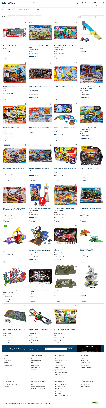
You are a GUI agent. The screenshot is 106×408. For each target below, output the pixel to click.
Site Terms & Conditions (33, 403)
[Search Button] (77, 3)
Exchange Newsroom (60, 386)
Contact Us (58, 362)
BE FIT (82, 358)
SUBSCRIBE (70, 348)
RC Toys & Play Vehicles (24, 9)
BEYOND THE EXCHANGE (87, 378)
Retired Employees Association (38, 386)
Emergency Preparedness (87, 367)
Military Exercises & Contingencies (63, 390)
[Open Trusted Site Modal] (94, 402)
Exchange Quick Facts (60, 383)
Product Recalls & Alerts (60, 374)
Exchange (4, 9)
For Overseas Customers (61, 372)
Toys (17, 9)
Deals (3, 6)
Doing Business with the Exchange (63, 395)
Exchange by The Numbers (61, 384)
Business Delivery (35, 362)
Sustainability (58, 391)
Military (19, 6)
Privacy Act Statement (46, 403)
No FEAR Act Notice (85, 386)
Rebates (6, 362)
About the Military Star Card (10, 384)
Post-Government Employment (38, 381)
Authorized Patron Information (62, 360)
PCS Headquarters (85, 365)
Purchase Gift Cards (36, 367)
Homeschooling (84, 360)
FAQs (56, 363)
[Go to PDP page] (14, 32)
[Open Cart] (103, 2)
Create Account (59, 358)
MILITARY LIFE (84, 355)
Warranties (57, 370)
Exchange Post (58, 388)
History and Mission (59, 381)
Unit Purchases (77, 6)
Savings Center (7, 360)
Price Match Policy (8, 365)
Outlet (14, 6)
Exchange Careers (35, 383)
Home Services (34, 369)
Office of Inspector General (87, 381)
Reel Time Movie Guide (36, 363)
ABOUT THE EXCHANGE (61, 378)
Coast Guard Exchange (86, 384)
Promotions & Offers (8, 383)
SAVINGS (6, 355)
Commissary (83, 383)
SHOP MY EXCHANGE (36, 355)
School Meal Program (85, 362)
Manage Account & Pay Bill (10, 381)
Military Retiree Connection (37, 384)
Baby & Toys (11, 9)
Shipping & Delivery (59, 369)
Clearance (8, 6)
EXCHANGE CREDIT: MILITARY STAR (12, 378)
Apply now (6, 386)
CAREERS (33, 378)
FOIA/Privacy (58, 393)
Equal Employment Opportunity (38, 388)
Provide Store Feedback (36, 360)
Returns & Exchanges (60, 367)
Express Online (34, 358)
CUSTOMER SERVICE (60, 355)
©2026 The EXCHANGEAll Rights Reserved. (15, 403)
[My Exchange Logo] (11, 3)
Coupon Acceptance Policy (10, 363)
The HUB (83, 363)
